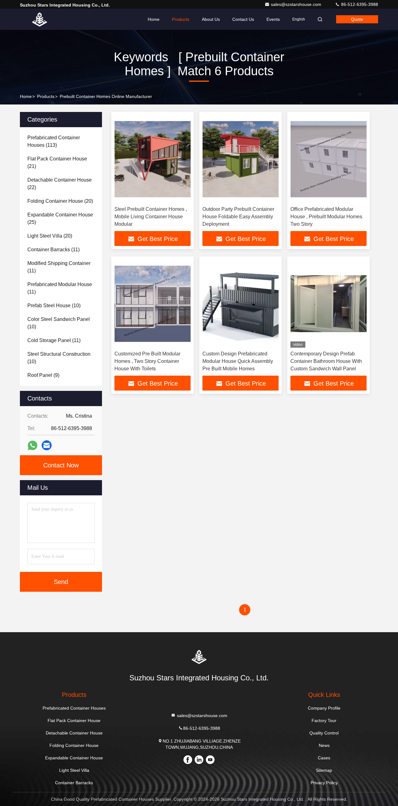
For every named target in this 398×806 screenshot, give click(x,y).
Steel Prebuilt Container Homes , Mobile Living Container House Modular (150, 216)
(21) (57, 162)
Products (180, 19)
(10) (54, 305)
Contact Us (243, 19)
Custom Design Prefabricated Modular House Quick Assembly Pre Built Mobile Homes (237, 361)
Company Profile (324, 708)
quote (357, 19)
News (324, 745)
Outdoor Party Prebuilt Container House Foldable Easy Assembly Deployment (238, 216)
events (273, 19)
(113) (53, 141)
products (45, 96)
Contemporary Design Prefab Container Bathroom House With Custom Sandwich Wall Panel (326, 361)
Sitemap (324, 770)
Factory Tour (324, 720)
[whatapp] (32, 445)
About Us (211, 19)
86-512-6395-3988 (359, 4)
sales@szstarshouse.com (296, 4)
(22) (59, 183)
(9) (43, 375)
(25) (60, 218)
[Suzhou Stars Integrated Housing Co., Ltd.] (39, 19)
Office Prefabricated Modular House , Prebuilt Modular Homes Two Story (326, 216)
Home (154, 19)
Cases (324, 757)
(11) (53, 249)
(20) (60, 201)
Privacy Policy (324, 782)
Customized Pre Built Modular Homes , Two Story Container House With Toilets (147, 361)
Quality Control (324, 732)
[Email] (47, 445)
